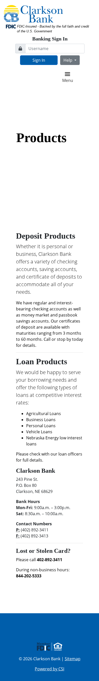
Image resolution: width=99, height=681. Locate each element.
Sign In (38, 60)
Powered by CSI (49, 669)
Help (68, 60)
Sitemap (72, 659)
